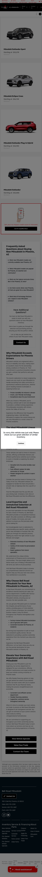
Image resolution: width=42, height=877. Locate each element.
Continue (21, 443)
